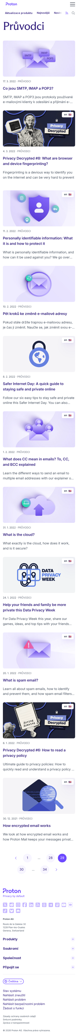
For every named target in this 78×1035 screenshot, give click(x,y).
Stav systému (12, 991)
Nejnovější (43, 12)
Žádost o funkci (13, 1008)
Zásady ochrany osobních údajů (19, 1016)
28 (51, 858)
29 (62, 858)
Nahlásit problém (14, 999)
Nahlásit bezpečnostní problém (24, 1004)
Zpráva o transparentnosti (16, 1022)
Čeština (13, 981)
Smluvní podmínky (12, 1019)
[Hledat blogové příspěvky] (73, 13)
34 (45, 869)
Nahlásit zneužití (14, 995)
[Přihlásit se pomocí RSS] (67, 13)
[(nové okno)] (5, 905)
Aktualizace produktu (18, 12)
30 (22, 869)
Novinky (59, 12)
